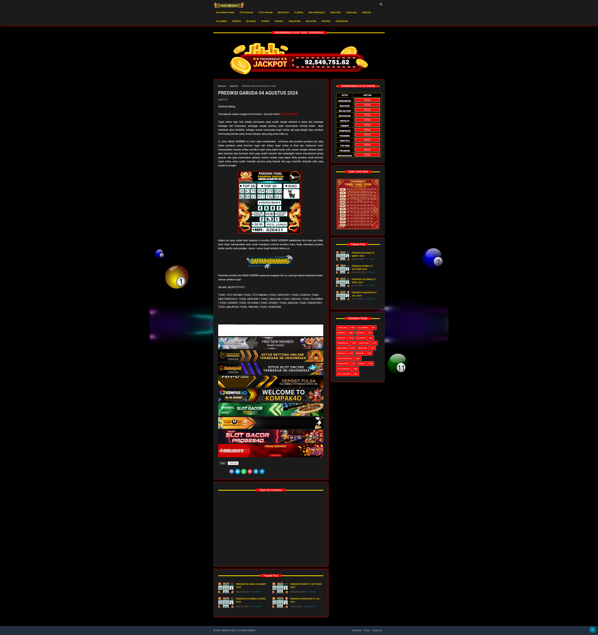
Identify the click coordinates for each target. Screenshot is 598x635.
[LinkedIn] (256, 471)
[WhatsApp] (243, 471)
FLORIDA (298, 12)
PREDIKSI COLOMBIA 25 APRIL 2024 (251, 600)
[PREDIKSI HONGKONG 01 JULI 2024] (280, 602)
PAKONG (326, 21)
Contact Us (377, 630)
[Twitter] (237, 471)
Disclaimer (356, 630)
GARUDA (279, 21)
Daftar (367, 100)
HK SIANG (251, 21)
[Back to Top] (592, 630)
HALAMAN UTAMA (225, 12)
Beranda (222, 86)
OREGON (366, 12)
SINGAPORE (295, 21)
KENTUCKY (283, 12)
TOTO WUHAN (266, 12)
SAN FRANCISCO (316, 12)
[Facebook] (231, 471)
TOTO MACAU (246, 12)
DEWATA (236, 21)
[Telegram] (262, 471)
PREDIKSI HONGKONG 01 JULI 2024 (305, 600)
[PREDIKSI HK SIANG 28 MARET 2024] (225, 588)
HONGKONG (342, 21)
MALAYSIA (311, 21)
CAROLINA (351, 12)
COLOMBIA (221, 21)
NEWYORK (335, 12)
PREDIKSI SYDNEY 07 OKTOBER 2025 (306, 585)
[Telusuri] (381, 5)
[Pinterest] (249, 471)
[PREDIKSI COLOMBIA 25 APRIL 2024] (225, 602)
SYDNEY (265, 21)
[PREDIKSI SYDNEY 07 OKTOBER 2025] (280, 588)
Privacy (367, 630)
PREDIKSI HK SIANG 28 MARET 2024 (251, 585)
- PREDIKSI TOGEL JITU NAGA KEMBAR (237, 630)
